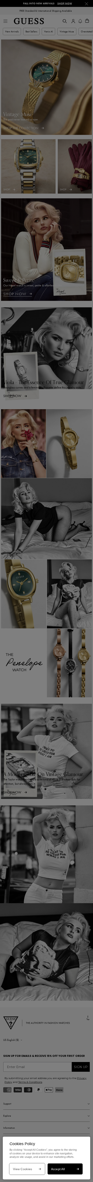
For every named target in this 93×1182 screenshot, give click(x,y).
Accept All (58, 1169)
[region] (46, 1158)
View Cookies (22, 1169)
